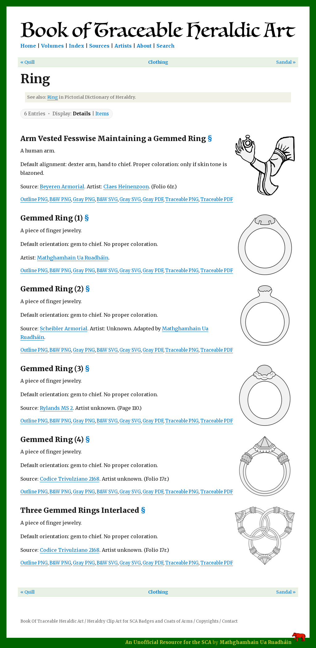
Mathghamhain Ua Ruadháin (72, 258)
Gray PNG (84, 199)
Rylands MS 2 (56, 408)
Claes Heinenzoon (126, 186)
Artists (123, 46)
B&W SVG (107, 199)
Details (82, 114)
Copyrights (207, 621)
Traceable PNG (181, 199)
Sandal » (286, 62)
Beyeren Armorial (62, 186)
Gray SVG (130, 199)
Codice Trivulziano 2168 (69, 479)
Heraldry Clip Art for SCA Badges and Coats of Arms (140, 621)
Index (76, 46)
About (144, 46)
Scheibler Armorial (63, 328)
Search (165, 46)
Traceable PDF (216, 199)
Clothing (158, 62)
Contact (230, 621)
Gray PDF (153, 199)
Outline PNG (34, 199)
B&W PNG (60, 199)
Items (102, 114)
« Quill (27, 62)
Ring (52, 97)
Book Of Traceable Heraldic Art (52, 621)
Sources (99, 46)
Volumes (52, 46)
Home (28, 46)
